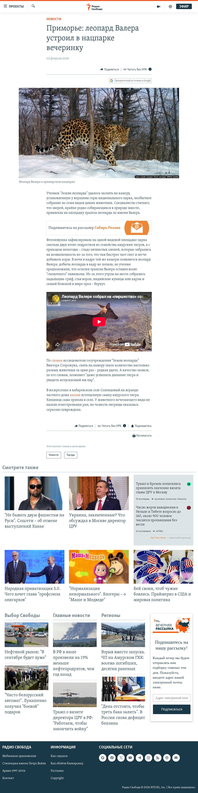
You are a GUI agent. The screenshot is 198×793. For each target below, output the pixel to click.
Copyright (57, 778)
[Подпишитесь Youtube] (130, 758)
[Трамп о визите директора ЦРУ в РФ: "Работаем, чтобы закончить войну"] (75, 695)
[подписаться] (176, 758)
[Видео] (159, 6)
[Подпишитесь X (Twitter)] (121, 758)
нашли (75, 395)
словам (56, 360)
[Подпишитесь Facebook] (111, 758)
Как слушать (59, 756)
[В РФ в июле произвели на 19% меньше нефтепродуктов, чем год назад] (75, 634)
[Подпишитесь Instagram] (148, 758)
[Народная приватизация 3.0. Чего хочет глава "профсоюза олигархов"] (34, 567)
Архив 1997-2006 (13, 771)
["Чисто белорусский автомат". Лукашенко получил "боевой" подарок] (26, 677)
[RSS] (157, 758)
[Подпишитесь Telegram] (139, 758)
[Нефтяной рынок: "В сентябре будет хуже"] (26, 634)
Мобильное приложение (19, 756)
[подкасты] (170, 6)
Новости (53, 19)
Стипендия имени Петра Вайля (24, 763)
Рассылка (57, 771)
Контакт (8, 778)
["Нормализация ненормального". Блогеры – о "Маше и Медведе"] (99, 567)
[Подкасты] (167, 758)
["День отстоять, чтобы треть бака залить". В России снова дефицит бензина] (123, 689)
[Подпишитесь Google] (102, 758)
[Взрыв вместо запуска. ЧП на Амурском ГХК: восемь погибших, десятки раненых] (123, 634)
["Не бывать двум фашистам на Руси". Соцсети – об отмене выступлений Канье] (34, 493)
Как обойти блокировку (67, 763)
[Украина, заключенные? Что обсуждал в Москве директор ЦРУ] (99, 493)
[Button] (109, 69)
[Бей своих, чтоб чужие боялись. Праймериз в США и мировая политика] (163, 567)
